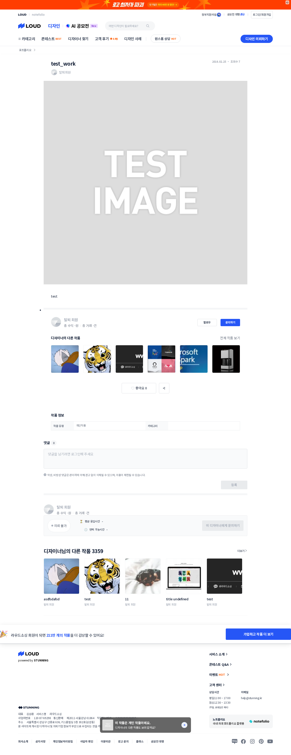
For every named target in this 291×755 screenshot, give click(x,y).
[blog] (234, 741)
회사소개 (23, 741)
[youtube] (270, 741)
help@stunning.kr (251, 698)
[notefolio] (38, 14)
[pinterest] (261, 741)
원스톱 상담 (165, 38)
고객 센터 (215, 685)
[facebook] (243, 741)
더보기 (241, 551)
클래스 (139, 741)
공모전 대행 (157, 741)
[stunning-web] (28, 707)
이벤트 (217, 674)
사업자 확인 (86, 741)
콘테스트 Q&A (219, 664)
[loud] (22, 15)
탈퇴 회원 (49, 604)
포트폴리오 (25, 50)
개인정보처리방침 (63, 741)
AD (287, 2)
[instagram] (252, 741)
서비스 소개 (217, 654)
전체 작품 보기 (230, 337)
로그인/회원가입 (262, 14)
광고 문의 (123, 741)
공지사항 (40, 741)
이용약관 (105, 741)
